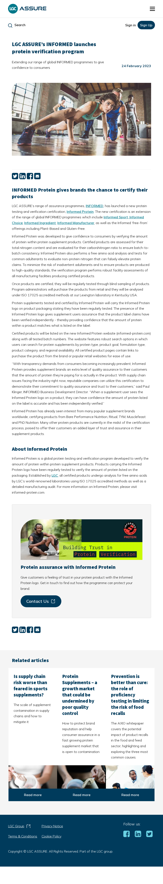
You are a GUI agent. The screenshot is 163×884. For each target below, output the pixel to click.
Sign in (130, 25)
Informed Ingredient (40, 223)
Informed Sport (116, 217)
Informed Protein (80, 211)
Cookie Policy (51, 836)
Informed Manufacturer (75, 223)
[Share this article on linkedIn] (22, 178)
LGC (55, 475)
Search (19, 25)
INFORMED (94, 206)
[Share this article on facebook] (30, 178)
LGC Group (19, 827)
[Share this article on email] (37, 178)
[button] (152, 8)
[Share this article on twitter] (15, 178)
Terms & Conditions (22, 836)
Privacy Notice (52, 826)
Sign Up (146, 25)
